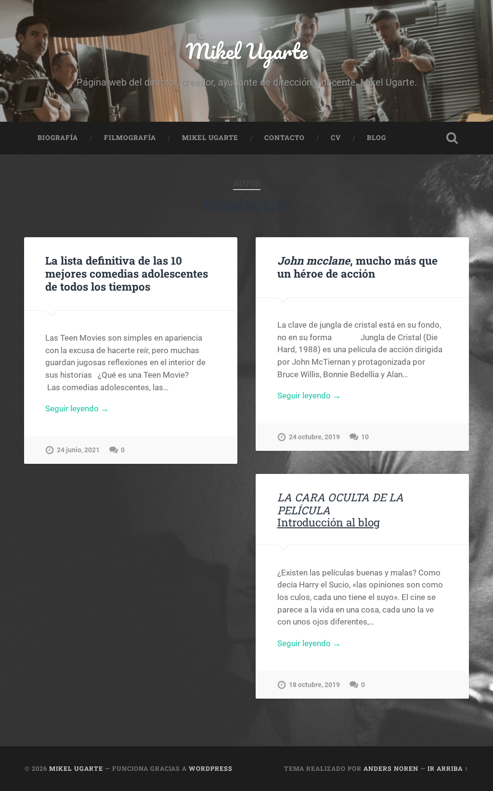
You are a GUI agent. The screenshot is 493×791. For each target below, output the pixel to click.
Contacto (284, 137)
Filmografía (130, 137)
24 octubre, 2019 (314, 437)
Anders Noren (390, 768)
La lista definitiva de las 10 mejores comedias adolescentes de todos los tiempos (126, 273)
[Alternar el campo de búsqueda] (452, 138)
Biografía (58, 137)
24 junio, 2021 (78, 450)
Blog (376, 137)
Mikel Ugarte (247, 51)
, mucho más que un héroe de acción (357, 267)
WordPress (211, 768)
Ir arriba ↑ (448, 768)
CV (336, 137)
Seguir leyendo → (77, 408)
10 (365, 437)
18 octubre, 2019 (314, 685)
